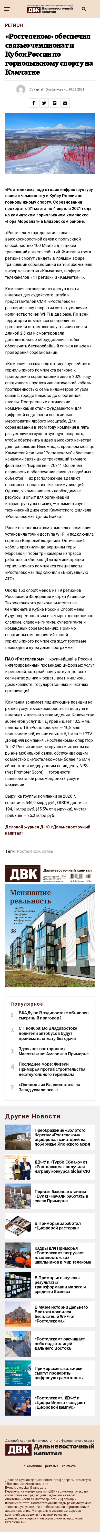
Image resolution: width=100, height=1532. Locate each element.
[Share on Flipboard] (54, 103)
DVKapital (36, 89)
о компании (33, 1466)
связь (47, 851)
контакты (69, 1466)
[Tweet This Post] (44, 103)
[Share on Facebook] (33, 103)
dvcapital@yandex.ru (31, 1487)
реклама (51, 1466)
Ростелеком (28, 851)
